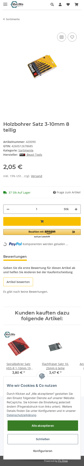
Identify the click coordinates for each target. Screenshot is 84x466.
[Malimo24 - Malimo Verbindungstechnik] (17, 4)
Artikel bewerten (18, 282)
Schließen (43, 439)
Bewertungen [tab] (15, 257)
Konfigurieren (42, 451)
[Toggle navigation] (5, 2)
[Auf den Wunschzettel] (72, 37)
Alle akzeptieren (43, 425)
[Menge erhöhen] (76, 209)
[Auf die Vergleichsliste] (61, 37)
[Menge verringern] (7, 209)
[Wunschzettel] (68, 4)
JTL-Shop (63, 461)
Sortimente (25, 150)
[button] (52, 4)
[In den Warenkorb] (42, 221)
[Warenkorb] (76, 4)
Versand (36, 176)
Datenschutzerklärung (21, 415)
